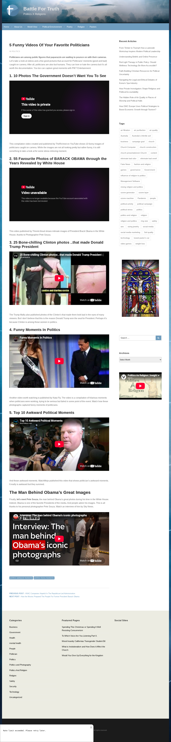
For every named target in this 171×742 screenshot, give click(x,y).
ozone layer (144, 192)
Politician (13, 654)
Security (13, 686)
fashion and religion (142, 164)
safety (154, 221)
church (151, 141)
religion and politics (129, 221)
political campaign (144, 204)
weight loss (140, 244)
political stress (127, 210)
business (124, 141)
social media (148, 226)
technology (125, 238)
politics (139, 210)
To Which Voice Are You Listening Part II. (79, 636)
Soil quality (148, 232)
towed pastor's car (141, 238)
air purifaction (139, 130)
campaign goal (138, 141)
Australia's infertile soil (141, 136)
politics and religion (129, 215)
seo (122, 226)
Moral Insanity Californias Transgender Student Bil (83, 641)
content (154, 153)
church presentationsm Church (134, 153)
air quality (153, 130)
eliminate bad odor (128, 158)
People (12, 648)
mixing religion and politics (132, 187)
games (123, 170)
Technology (14, 692)
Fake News (125, 164)
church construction (148, 147)
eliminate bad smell (148, 158)
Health (12, 638)
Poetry (70, 27)
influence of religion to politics (133, 175)
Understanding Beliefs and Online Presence (138, 57)
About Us (18, 27)
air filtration (125, 130)
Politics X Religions (34, 14)
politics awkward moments (21, 578)
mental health (15, 643)
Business (13, 627)
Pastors (93, 27)
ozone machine (127, 198)
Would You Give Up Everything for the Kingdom (82, 655)
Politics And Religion (18, 670)
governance (135, 170)
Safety (12, 681)
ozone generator (128, 192)
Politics (16, 51)
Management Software (130, 181)
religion (144, 215)
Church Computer (128, 147)
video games (126, 244)
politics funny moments (44, 578)
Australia (124, 136)
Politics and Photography (20, 665)
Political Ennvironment (52, 27)
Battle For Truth (41, 8)
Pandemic (142, 198)
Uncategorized (15, 697)
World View (32, 27)
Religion (81, 27)
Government (149, 170)
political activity (127, 204)
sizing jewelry (133, 226)
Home (6, 27)
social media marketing (130, 232)
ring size (144, 221)
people (153, 198)
